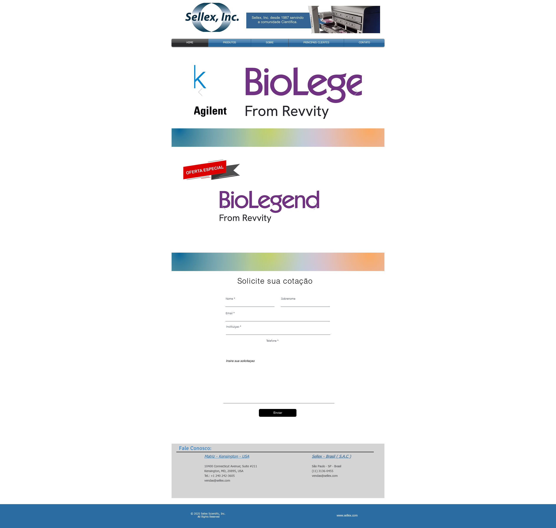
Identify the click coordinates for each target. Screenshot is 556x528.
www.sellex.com (347, 515)
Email (229, 313)
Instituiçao (232, 326)
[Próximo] (356, 92)
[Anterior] (200, 92)
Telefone (271, 340)
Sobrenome (288, 298)
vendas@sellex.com (217, 480)
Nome (229, 298)
